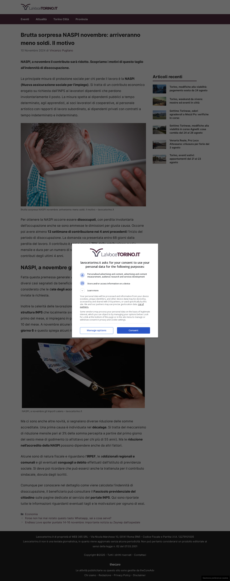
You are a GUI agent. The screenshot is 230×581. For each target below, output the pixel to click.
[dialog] (115, 290)
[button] (115, 290)
